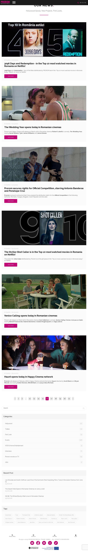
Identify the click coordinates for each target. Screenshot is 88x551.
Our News (44, 5)
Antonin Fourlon (32, 518)
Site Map (55, 536)
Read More (11, 76)
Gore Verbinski (60, 522)
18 (56, 398)
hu (83, 2)
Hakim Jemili (64, 518)
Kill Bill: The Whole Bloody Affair (66, 515)
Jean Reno (32, 522)
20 (64, 398)
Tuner (16, 515)
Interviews (43, 451)
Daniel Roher (8, 515)
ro (85, 2)
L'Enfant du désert (38, 515)
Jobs (43, 462)
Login (75, 536)
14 (38, 398)
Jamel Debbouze (22, 522)
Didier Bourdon (43, 518)
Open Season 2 (8, 518)
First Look (43, 434)
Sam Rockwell (71, 522)
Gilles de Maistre (51, 515)
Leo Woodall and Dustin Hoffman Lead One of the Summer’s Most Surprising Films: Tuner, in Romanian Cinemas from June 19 (44, 482)
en (80, 2)
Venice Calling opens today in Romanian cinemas (30, 315)
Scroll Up (33, 536)
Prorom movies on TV (43, 456)
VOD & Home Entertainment (43, 445)
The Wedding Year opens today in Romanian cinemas (32, 127)
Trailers (43, 429)
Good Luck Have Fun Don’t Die (46, 522)
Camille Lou (54, 518)
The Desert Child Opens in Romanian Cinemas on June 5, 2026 (25, 490)
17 (51, 398)
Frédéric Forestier (20, 518)
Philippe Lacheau (9, 522)
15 (42, 398)
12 (30, 398)
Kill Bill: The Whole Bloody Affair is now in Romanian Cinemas (24, 497)
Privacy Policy (12, 536)
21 (69, 398)
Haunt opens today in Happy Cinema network (28, 376)
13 (34, 398)
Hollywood (43, 423)
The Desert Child (26, 515)
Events (43, 440)
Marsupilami (74, 518)
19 (60, 398)
